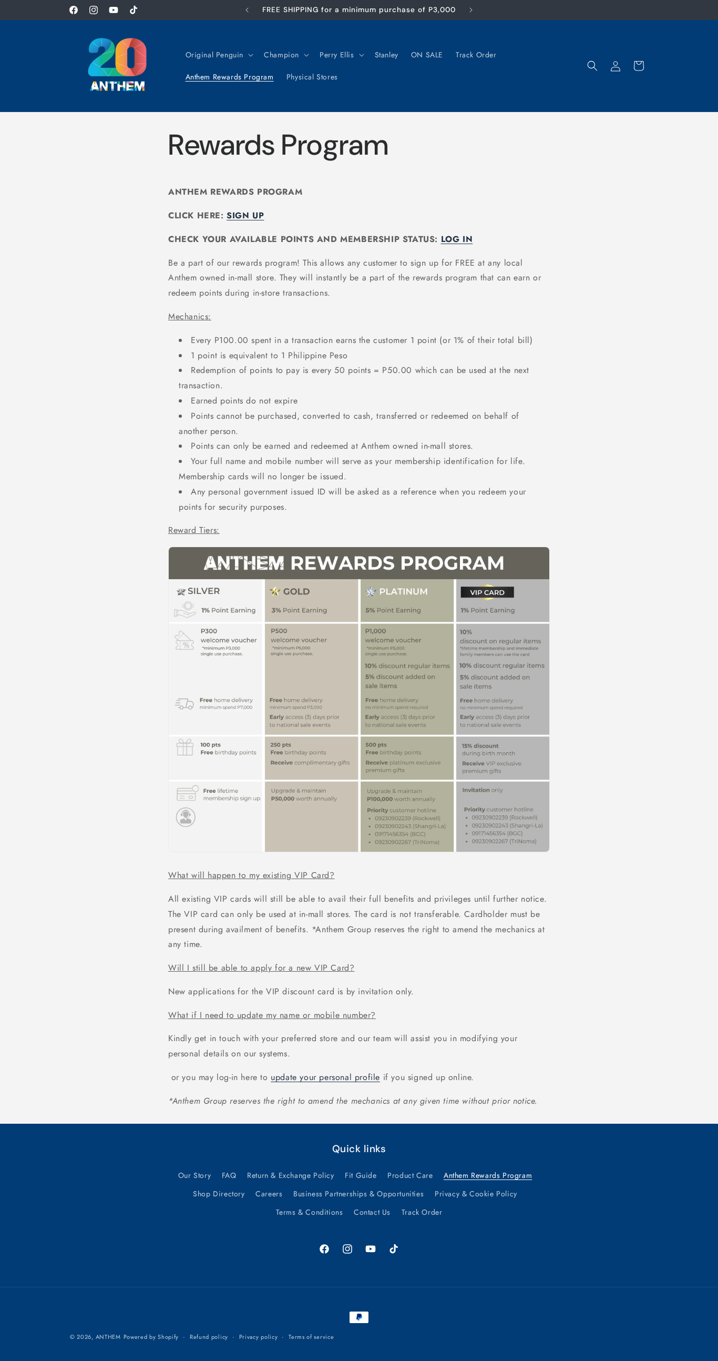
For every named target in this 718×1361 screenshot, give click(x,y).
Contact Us (372, 1211)
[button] (218, 55)
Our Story (194, 1175)
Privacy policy (258, 1336)
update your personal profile (325, 1077)
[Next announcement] (471, 10)
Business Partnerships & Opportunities (358, 1193)
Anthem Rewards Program (488, 1175)
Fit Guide (360, 1175)
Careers (268, 1193)
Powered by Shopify (151, 1337)
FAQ (229, 1175)
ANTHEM (108, 1337)
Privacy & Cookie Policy (476, 1193)
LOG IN (457, 239)
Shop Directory (218, 1193)
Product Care (410, 1175)
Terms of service (311, 1336)
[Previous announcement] (247, 10)
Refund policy (209, 1336)
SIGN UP (245, 215)
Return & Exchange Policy (290, 1175)
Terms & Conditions (309, 1211)
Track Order (422, 1211)
